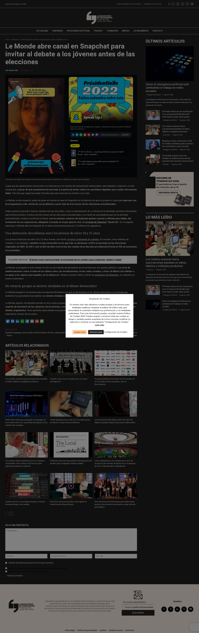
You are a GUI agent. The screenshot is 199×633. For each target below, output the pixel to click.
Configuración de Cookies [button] (115, 332)
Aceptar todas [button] (79, 332)
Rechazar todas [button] (96, 332)
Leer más (99, 325)
